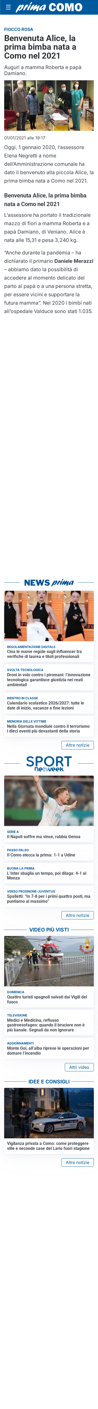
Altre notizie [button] (77, 745)
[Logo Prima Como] (49, 7)
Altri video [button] (79, 1067)
